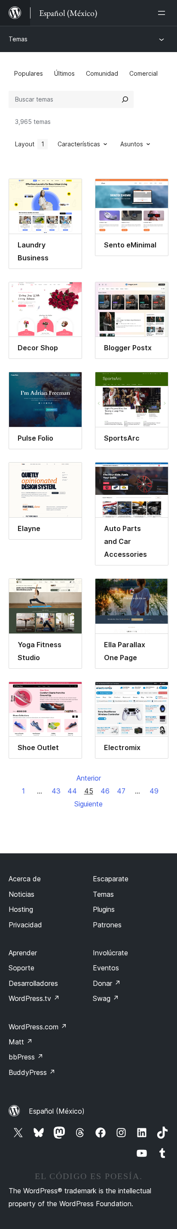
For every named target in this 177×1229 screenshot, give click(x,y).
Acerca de (25, 878)
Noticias (21, 894)
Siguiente (88, 804)
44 (72, 791)
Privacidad (25, 924)
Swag (106, 998)
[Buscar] (125, 99)
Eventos (106, 967)
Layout (29, 144)
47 (121, 791)
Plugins (104, 909)
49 (154, 791)
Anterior (88, 778)
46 (105, 791)
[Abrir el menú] (163, 13)
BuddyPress (32, 1072)
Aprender (23, 952)
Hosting (21, 909)
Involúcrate (110, 952)
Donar (107, 983)
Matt (21, 1042)
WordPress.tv (34, 998)
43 (56, 791)
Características (79, 144)
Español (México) (57, 1111)
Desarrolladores (33, 983)
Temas (18, 39)
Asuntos (131, 144)
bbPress (26, 1057)
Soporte (21, 967)
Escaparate (110, 878)
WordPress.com (38, 1026)
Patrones (107, 924)
